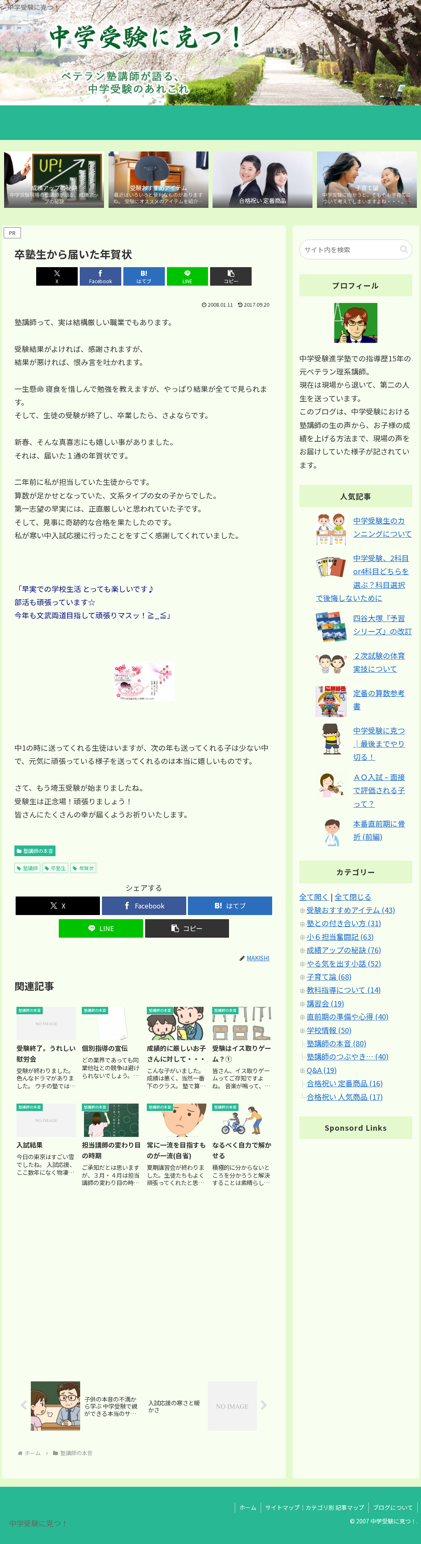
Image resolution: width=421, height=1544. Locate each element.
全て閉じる (353, 896)
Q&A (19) (322, 1069)
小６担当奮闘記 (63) (340, 936)
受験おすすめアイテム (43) (351, 909)
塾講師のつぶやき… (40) (348, 1056)
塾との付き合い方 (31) (344, 923)
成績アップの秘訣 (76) (344, 949)
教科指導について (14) (344, 989)
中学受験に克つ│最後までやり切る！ (379, 743)
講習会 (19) (325, 1003)
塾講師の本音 (38, 850)
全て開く (314, 896)
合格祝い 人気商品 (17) (345, 1096)
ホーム (248, 1507)
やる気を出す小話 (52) (344, 963)
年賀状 (86, 867)
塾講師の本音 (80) (336, 1043)
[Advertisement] (143, 1284)
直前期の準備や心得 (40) (348, 1016)
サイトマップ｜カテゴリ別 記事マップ (314, 1507)
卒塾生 (58, 867)
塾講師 (30, 867)
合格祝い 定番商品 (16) (345, 1083)
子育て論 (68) (329, 976)
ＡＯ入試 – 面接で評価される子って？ (379, 790)
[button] (231, 276)
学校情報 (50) (329, 1030)
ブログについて (393, 1507)
